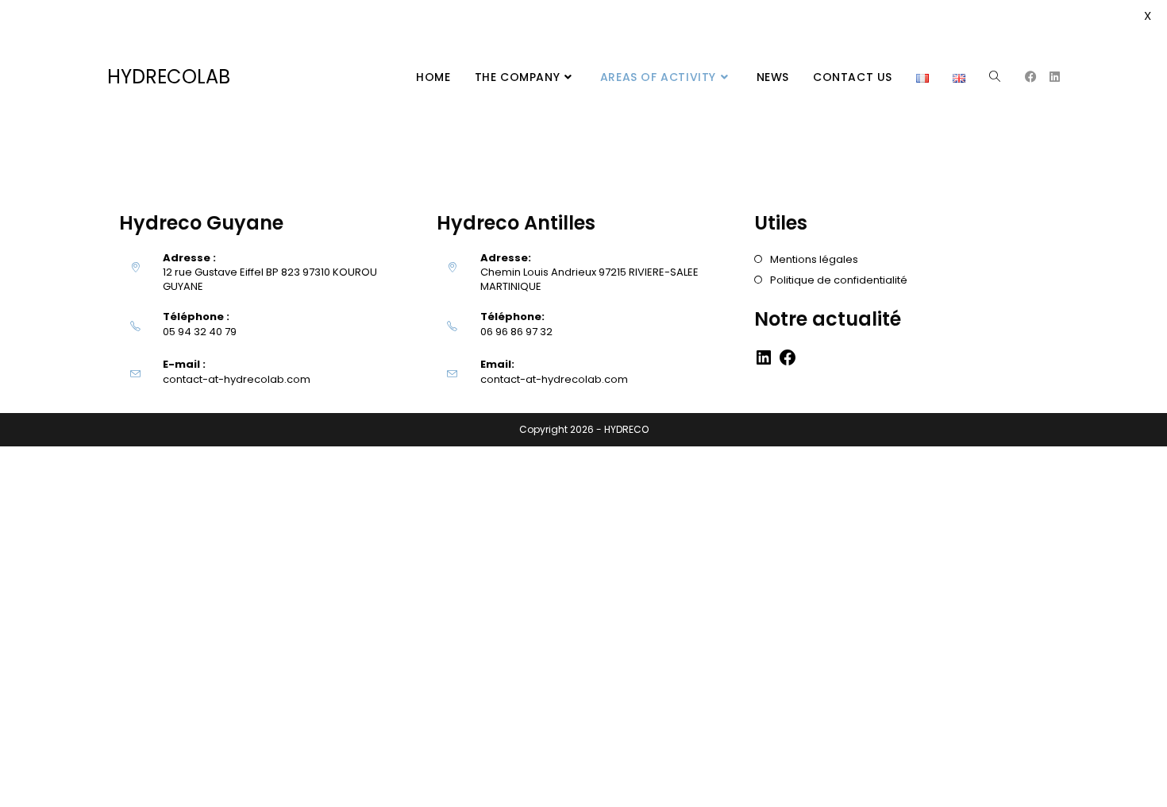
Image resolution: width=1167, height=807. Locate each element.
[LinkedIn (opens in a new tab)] (1054, 77)
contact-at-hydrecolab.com (236, 379)
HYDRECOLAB (168, 77)
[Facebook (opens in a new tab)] (1031, 77)
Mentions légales (814, 259)
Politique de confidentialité (838, 280)
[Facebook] (787, 363)
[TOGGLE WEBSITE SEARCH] (994, 77)
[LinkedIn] (763, 363)
